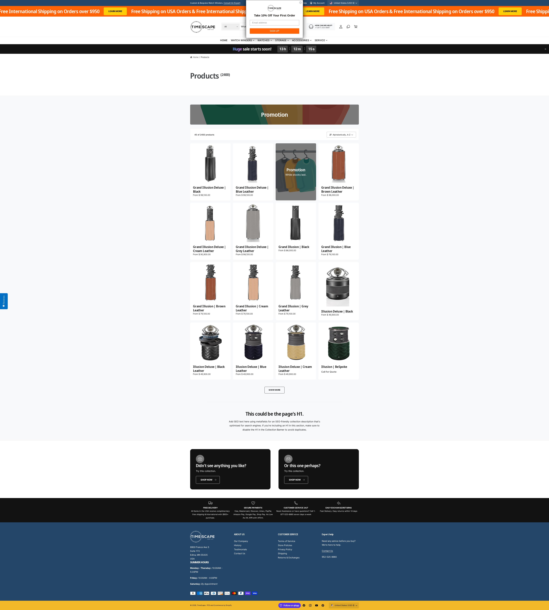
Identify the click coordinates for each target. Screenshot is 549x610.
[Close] (545, 49)
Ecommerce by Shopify (222, 605)
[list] (274, 510)
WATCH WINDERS (241, 40)
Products (205, 57)
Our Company (241, 541)
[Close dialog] (300, 2)
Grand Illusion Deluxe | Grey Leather (252, 249)
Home (195, 57)
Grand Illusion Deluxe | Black (209, 189)
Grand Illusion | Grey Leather (293, 308)
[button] (355, 26)
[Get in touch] (348, 26)
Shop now (206, 479)
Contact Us (239, 553)
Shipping (282, 553)
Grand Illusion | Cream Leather (252, 308)
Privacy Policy (285, 549)
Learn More (235, 3)
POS (208, 605)
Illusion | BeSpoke (334, 367)
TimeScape (201, 605)
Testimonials (240, 549)
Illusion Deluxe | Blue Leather (251, 369)
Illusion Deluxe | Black (337, 311)
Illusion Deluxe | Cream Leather (295, 369)
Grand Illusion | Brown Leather (209, 308)
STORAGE (281, 40)
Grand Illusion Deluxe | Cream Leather (209, 249)
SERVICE (320, 40)
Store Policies (285, 545)
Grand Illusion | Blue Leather (336, 249)
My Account (319, 3)
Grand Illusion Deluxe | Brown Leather (337, 189)
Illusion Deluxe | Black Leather (209, 369)
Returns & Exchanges (289, 557)
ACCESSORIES (300, 40)
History (237, 545)
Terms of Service (286, 541)
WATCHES (263, 40)
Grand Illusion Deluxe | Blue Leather (252, 189)
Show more (274, 390)
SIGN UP (274, 31)
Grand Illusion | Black (294, 247)
